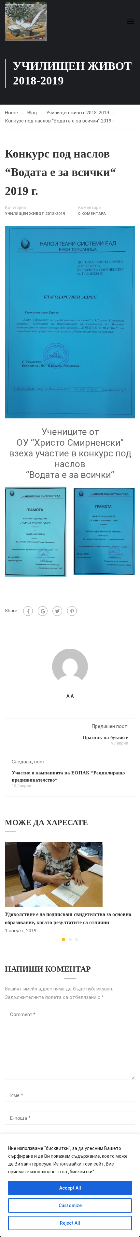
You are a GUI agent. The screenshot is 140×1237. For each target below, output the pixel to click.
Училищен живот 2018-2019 (77, 113)
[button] (63, 939)
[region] (70, 1185)
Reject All (70, 1223)
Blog (32, 113)
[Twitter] (57, 611)
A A (70, 696)
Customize (70, 1205)
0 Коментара (92, 213)
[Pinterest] (72, 611)
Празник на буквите (105, 737)
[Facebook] (28, 611)
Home (11, 113)
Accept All (70, 1188)
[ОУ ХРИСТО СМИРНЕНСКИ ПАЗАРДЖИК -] (26, 21)
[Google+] (43, 611)
